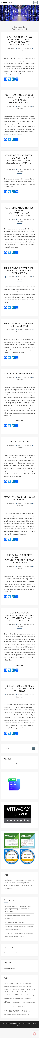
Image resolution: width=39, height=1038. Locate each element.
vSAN (29, 1011)
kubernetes (10, 992)
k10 (34, 989)
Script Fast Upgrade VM (19, 373)
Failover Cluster (19, 989)
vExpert (30, 998)
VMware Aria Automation (28, 1002)
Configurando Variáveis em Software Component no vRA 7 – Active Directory (19, 616)
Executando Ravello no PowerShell (19, 498)
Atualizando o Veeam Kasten (14, 922)
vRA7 (23, 1007)
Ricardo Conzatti (24, 48)
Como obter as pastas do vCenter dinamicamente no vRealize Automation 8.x (19, 160)
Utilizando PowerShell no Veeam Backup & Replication (19, 270)
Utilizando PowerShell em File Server (19, 324)
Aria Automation (17, 983)
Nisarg (19, 1025)
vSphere (6, 1014)
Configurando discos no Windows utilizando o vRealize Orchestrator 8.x (19, 99)
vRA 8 (26, 1007)
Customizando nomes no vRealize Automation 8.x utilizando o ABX (19, 211)
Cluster (11, 986)
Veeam (18, 998)
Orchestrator (27, 992)
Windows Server (14, 1014)
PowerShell (7, 995)
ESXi (13, 989)
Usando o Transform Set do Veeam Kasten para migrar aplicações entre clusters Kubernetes (18, 908)
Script (16, 994)
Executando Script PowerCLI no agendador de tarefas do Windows (19, 559)
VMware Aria (16, 1002)
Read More (20, 421)
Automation (27, 983)
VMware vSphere (8, 1007)
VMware (8, 1002)
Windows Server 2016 (24, 1014)
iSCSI (31, 989)
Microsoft (20, 992)
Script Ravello (19, 441)
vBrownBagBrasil (9, 998)
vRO (26, 1011)
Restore (12, 995)
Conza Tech (6, 2)
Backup (6, 986)
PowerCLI (32, 992)
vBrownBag (30, 995)
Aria (5, 983)
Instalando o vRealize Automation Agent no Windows (19, 688)
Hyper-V (27, 989)
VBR (25, 995)
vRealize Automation (14, 1010)
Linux (16, 992)
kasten (5, 992)
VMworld (14, 1007)
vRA (19, 1006)
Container (15, 986)
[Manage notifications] (34, 1033)
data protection (22, 986)
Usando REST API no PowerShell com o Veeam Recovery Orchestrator (19, 41)
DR (10, 989)
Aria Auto (8, 983)
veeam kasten (24, 998)
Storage (21, 995)
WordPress (26, 1023)
